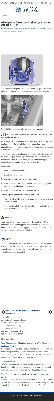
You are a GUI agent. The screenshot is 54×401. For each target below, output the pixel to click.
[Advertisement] (27, 44)
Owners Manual (16, 3)
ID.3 (51, 3)
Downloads (42, 3)
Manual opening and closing (35, 28)
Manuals (4, 3)
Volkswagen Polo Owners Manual (12, 28)
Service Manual (30, 3)
